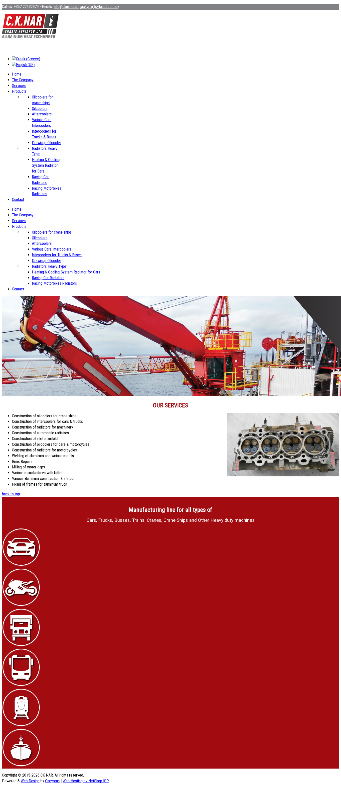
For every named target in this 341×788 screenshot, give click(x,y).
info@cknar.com (66, 6)
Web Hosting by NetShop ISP (86, 781)
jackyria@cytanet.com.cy (99, 6)
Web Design (30, 781)
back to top (11, 494)
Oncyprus (52, 781)
